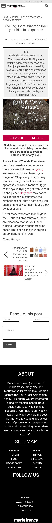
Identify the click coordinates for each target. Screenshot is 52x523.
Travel (37, 454)
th (37, 2)
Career (37, 467)
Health (15, 17)
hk (26, 2)
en (41, 2)
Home (5, 17)
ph (22, 2)
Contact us (25, 510)
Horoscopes (14, 463)
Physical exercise (12, 20)
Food (14, 458)
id (34, 2)
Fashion (14, 450)
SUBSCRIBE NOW (25, 506)
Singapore (26, 193)
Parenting (14, 467)
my (30, 2)
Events (37, 463)
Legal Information (25, 502)
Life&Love (37, 458)
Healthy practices (30, 17)
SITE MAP (25, 497)
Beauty (37, 450)
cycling (39, 169)
